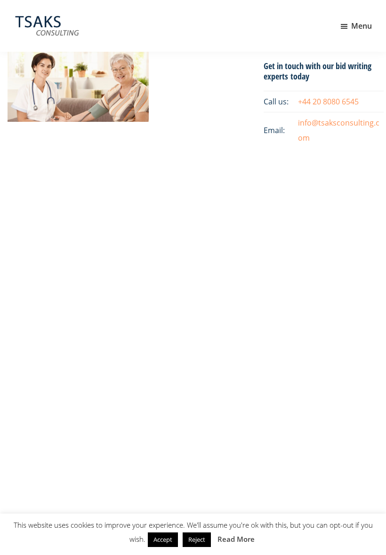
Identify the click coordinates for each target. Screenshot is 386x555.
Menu (361, 26)
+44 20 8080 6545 (328, 101)
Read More (236, 539)
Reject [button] (196, 539)
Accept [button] (162, 539)
